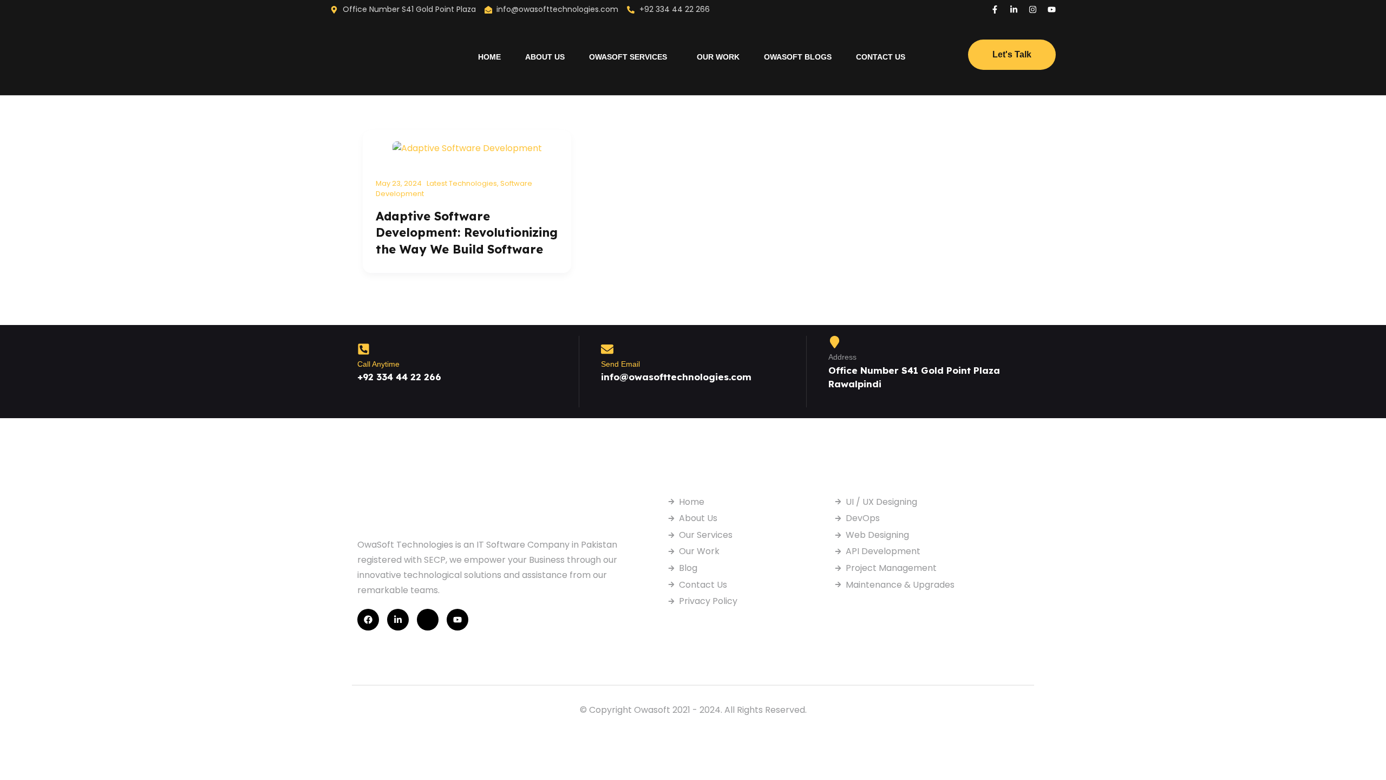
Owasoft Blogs (798, 57)
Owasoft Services (628, 57)
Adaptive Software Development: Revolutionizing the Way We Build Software (467, 233)
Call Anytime (378, 364)
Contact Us (880, 57)
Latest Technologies (462, 183)
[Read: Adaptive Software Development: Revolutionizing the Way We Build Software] (467, 147)
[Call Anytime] (363, 349)
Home (489, 57)
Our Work (718, 57)
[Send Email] (607, 349)
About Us (545, 57)
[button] (630, 57)
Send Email (620, 364)
